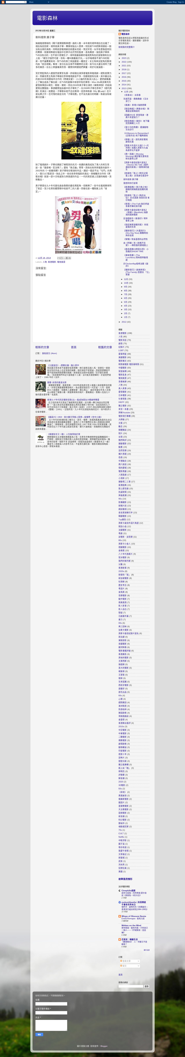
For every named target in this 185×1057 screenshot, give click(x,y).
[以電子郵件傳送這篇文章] (58, 258)
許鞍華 (122, 775)
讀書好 (122, 689)
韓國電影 (123, 516)
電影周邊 (123, 471)
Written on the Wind (131, 925)
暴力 (121, 620)
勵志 (121, 426)
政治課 (122, 637)
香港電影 (52, 262)
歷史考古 (123, 585)
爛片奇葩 (123, 454)
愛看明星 (123, 354)
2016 (124, 77)
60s (120, 695)
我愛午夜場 (124, 851)
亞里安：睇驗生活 (130, 939)
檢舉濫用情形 (125, 879)
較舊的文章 (105, 347)
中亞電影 (123, 730)
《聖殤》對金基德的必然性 (135, 239)
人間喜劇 (123, 475)
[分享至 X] (64, 258)
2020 (121, 782)
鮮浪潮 (122, 778)
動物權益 (123, 747)
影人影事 (123, 606)
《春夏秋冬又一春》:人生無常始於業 (63, 434)
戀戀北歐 (123, 761)
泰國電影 (123, 644)
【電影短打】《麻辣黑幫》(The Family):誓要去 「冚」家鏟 (136, 272)
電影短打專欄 (125, 416)
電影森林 (47, 18)
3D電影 (122, 785)
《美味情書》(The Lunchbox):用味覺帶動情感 (135, 257)
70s (120, 830)
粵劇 (121, 533)
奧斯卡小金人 (125, 544)
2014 (124, 85)
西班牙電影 (124, 685)
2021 (124, 66)
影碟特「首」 (125, 575)
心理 (121, 699)
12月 (126, 92)
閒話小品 (123, 526)
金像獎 (122, 550)
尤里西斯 (123, 661)
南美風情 (123, 602)
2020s (121, 571)
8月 (126, 291)
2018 (124, 69)
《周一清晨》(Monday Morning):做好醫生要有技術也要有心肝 (136, 156)
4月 (126, 306)
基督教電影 (124, 806)
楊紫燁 (122, 671)
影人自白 (123, 609)
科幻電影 (123, 820)
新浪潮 (122, 816)
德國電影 (123, 547)
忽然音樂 (123, 450)
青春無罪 (123, 382)
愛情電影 (123, 392)
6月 (126, 298)
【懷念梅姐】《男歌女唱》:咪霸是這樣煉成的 (136, 110)
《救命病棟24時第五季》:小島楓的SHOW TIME (136, 250)
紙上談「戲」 (125, 768)
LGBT (121, 350)
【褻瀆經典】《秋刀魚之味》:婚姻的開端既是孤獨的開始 (136, 189)
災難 (121, 564)
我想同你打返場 (130, 183)
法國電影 (123, 530)
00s (120, 623)
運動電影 (123, 444)
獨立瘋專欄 (124, 765)
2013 (124, 88)
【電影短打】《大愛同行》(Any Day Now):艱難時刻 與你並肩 (135, 233)
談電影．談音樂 (126, 537)
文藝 (121, 423)
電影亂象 (123, 375)
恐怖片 (122, 758)
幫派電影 (123, 557)
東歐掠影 (123, 640)
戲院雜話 (123, 702)
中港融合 (123, 461)
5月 (126, 302)
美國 (121, 871)
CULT (121, 833)
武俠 (121, 861)
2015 (124, 81)
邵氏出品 (123, 692)
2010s (121, 726)
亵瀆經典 (123, 485)
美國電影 (123, 357)
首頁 (73, 347)
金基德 (122, 720)
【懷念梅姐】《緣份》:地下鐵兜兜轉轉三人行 (136, 122)
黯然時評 (123, 440)
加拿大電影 (124, 630)
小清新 (122, 478)
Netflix (121, 837)
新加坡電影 (124, 578)
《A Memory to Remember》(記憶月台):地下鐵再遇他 (136, 134)
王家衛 (122, 675)
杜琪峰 (122, 582)
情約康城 (123, 468)
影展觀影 (123, 502)
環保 (121, 678)
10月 (126, 283)
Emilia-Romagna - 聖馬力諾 (133, 918)
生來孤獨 (123, 682)
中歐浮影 (123, 840)
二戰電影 (123, 737)
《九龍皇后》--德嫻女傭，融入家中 (63, 365)
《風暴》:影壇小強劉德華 (134, 105)
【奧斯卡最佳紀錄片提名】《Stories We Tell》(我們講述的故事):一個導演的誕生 (136, 166)
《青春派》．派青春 (132, 95)
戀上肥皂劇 (124, 488)
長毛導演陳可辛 (126, 513)
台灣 (121, 437)
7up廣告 (122, 519)
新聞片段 (123, 506)
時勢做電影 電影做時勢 (129, 364)
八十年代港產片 (126, 554)
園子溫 (122, 844)
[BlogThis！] (61, 258)
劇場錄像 (123, 744)
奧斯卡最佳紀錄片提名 (129, 633)
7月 (126, 294)
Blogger (103, 1046)
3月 (126, 309)
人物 (45, 262)
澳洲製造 (123, 706)
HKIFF (121, 402)
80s (120, 540)
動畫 (121, 447)
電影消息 (123, 340)
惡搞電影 (123, 813)
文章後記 (123, 854)
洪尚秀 (122, 865)
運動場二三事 (125, 482)
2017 (124, 73)
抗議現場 (123, 492)
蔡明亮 (122, 771)
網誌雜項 (123, 509)
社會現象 (123, 399)
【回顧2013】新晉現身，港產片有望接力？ (135, 116)
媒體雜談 (123, 430)
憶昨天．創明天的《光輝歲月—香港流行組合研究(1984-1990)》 (135, 908)
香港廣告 (123, 654)
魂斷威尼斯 (124, 827)
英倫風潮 (123, 495)
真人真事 (123, 388)
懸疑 (121, 613)
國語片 (122, 802)
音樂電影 (123, 595)
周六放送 (123, 464)
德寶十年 (123, 754)
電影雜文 (123, 361)
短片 (121, 433)
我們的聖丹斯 (125, 561)
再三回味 (123, 626)
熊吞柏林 (123, 709)
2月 (126, 313)
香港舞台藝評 (125, 723)
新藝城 (122, 858)
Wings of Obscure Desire (134, 916)
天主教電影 (124, 809)
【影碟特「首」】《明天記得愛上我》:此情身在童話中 (135, 174)
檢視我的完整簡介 (127, 47)
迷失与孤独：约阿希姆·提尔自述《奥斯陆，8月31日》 (134, 894)
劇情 (121, 343)
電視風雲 (61, 262)
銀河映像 (123, 647)
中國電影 (123, 368)
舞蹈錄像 (123, 713)
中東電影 (123, 733)
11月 (126, 279)
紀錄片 (122, 347)
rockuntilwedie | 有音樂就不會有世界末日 (134, 903)
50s (120, 789)
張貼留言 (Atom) (49, 353)
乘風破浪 (123, 796)
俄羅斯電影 (124, 799)
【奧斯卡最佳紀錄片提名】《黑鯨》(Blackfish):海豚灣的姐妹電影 (135, 212)
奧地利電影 (124, 658)
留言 (124, 966)
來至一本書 (124, 409)
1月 (126, 317)
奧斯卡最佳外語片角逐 (129, 523)
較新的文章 (42, 347)
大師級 (122, 419)
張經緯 (122, 664)
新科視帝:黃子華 (130, 179)
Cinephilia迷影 (129, 891)
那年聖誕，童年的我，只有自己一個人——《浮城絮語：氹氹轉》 (135, 930)
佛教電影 (123, 740)
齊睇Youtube (124, 413)
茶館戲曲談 (124, 716)
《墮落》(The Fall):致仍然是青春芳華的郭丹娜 (136, 205)
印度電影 (123, 751)
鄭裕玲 (122, 823)
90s (120, 499)
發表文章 (126, 961)
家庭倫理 (123, 371)
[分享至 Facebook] (66, 258)
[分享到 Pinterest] (69, 258)
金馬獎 (122, 592)
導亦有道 (123, 847)
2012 (124, 322)
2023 (124, 58)
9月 (126, 287)
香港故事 (123, 568)
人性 (121, 337)
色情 (121, 457)
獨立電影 (123, 406)
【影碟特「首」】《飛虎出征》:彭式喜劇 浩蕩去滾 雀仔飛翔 (136, 197)
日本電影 (123, 395)
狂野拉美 (123, 868)
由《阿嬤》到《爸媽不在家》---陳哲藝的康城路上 (135, 244)
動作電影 (123, 599)
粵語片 (122, 589)
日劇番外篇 (124, 616)
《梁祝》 (123, 792)
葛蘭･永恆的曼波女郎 (56, 382)
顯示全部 (147, 950)
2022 (124, 62)
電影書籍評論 (125, 651)
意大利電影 (124, 668)
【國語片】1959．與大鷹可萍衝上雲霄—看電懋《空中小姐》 (74, 417)
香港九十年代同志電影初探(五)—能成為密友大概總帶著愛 (73, 400)
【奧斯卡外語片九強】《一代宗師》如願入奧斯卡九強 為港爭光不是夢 (136, 147)
